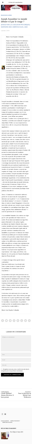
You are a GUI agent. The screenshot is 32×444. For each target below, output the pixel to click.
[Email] (29, 320)
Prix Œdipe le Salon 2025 (16, 432)
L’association (5, 421)
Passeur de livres (6, 15)
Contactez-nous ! (15, 421)
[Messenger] (6, 320)
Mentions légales (7, 422)
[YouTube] (5, 414)
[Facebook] (2, 320)
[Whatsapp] (21, 320)
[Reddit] (25, 320)
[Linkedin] (17, 320)
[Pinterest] (14, 320)
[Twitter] (10, 320)
